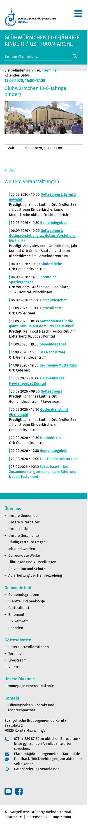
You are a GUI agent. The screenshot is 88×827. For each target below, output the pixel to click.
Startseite (14, 817)
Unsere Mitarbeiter (23, 522)
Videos (13, 667)
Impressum (62, 817)
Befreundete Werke (24, 555)
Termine (50, 70)
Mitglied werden (21, 549)
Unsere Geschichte (23, 535)
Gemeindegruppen (23, 594)
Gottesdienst (18, 608)
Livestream (17, 660)
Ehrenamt (16, 614)
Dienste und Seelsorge (26, 601)
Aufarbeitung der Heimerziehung (35, 575)
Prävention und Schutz (26, 569)
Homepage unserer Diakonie (30, 686)
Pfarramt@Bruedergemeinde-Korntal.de (47, 754)
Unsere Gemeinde (23, 515)
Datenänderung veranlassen (37, 769)
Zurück (10, 171)
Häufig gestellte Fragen (27, 542)
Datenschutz (37, 817)
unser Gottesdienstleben (28, 647)
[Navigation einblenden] (78, 15)
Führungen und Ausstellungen (32, 562)
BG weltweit (18, 621)
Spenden (15, 628)
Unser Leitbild (20, 529)
